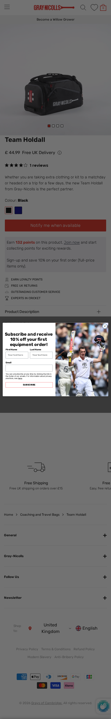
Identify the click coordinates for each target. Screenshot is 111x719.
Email (9, 362)
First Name (12, 349)
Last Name (35, 349)
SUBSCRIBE (29, 385)
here (20, 378)
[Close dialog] (104, 326)
